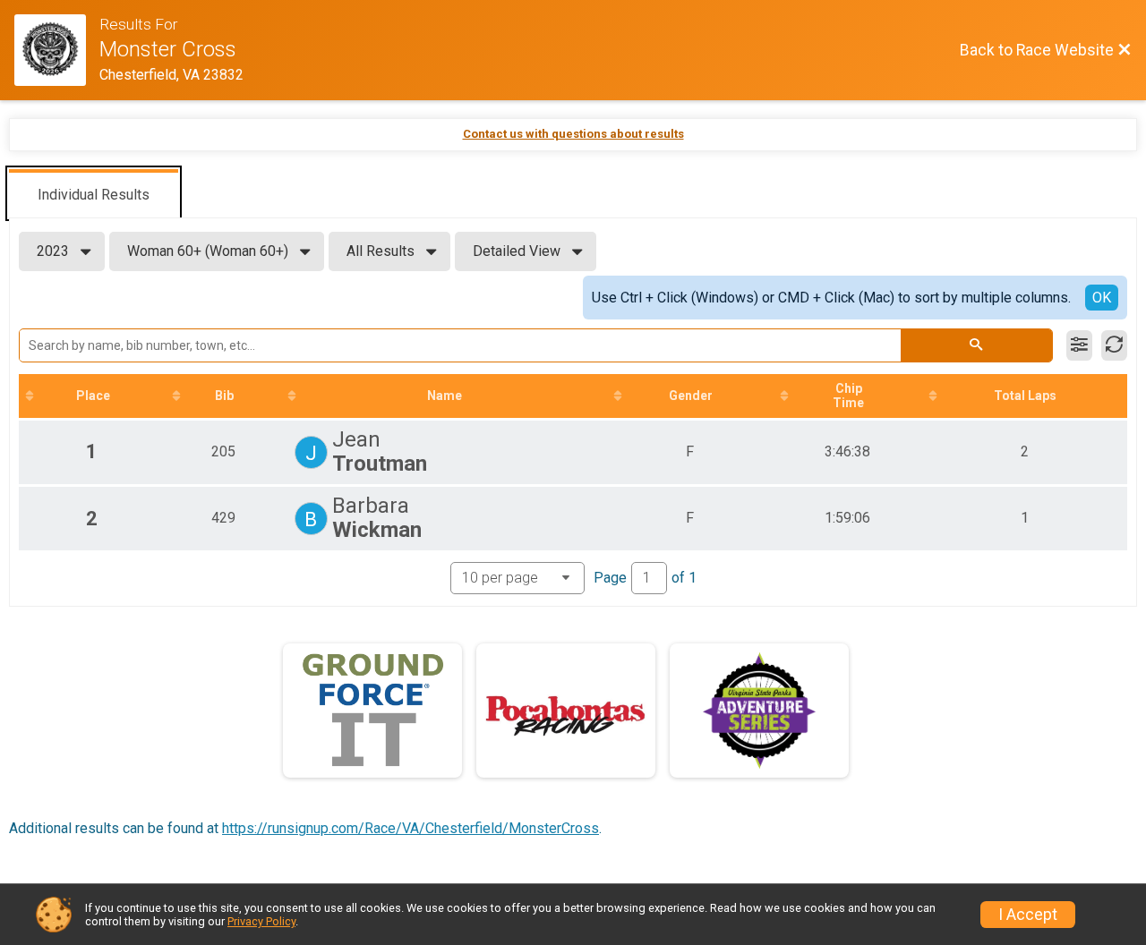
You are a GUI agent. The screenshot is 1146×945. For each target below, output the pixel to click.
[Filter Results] (1079, 345)
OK (1101, 297)
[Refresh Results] (1114, 345)
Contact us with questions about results (573, 133)
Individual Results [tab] (94, 194)
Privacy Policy (261, 921)
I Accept (1027, 915)
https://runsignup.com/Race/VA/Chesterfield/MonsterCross (410, 828)
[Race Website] (56, 50)
